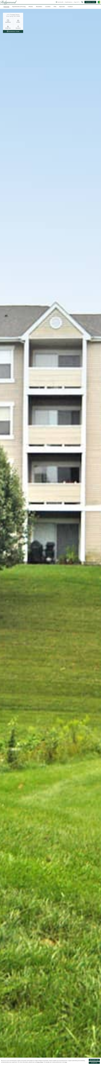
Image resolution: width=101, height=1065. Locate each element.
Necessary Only (94, 1060)
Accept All (94, 1062)
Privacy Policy (39, 1062)
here (66, 1062)
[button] (82, 2)
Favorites (60, 2)
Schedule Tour (90, 2)
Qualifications (68, 2)
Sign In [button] (76, 2)
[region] (50, 1061)
